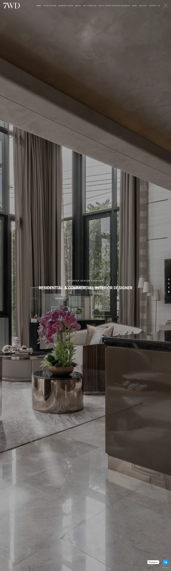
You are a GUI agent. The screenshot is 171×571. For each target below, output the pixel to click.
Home (38, 6)
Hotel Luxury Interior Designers (114, 6)
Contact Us (154, 6)
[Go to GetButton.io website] (165, 567)
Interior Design (66, 6)
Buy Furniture (90, 6)
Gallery (143, 6)
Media (78, 6)
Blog (134, 6)
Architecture (50, 6)
